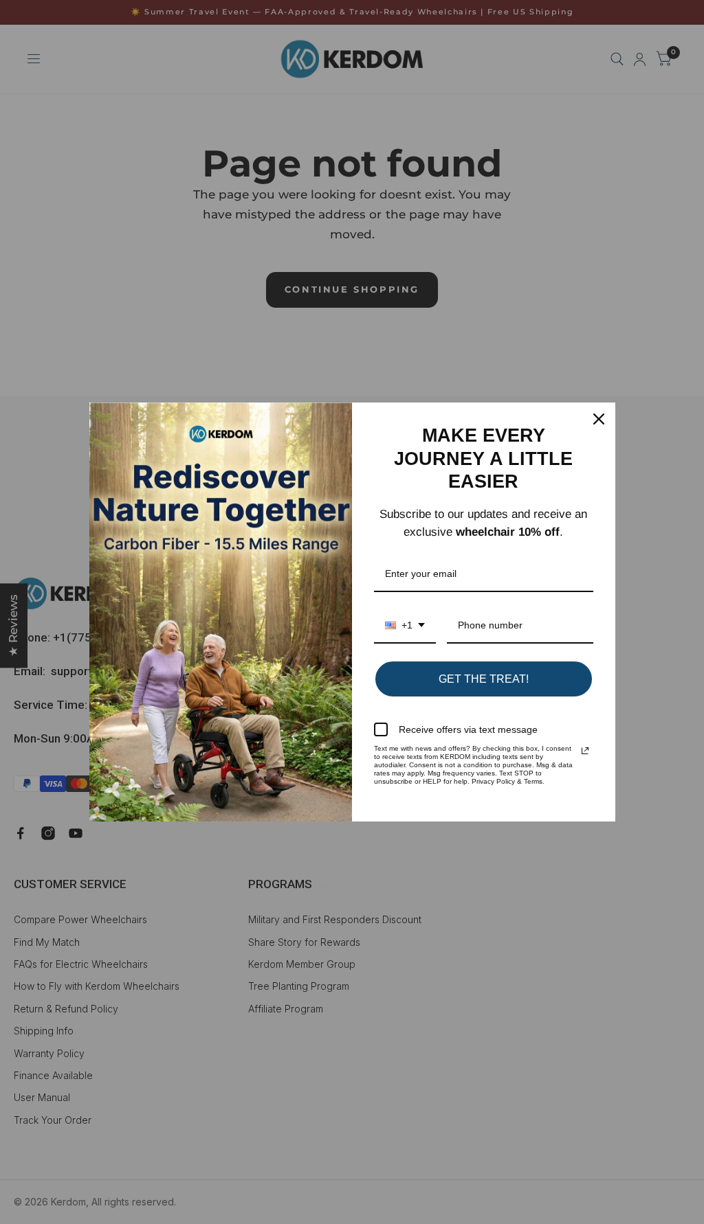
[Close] (598, 419)
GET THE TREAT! (484, 679)
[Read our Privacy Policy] (585, 751)
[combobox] (405, 626)
